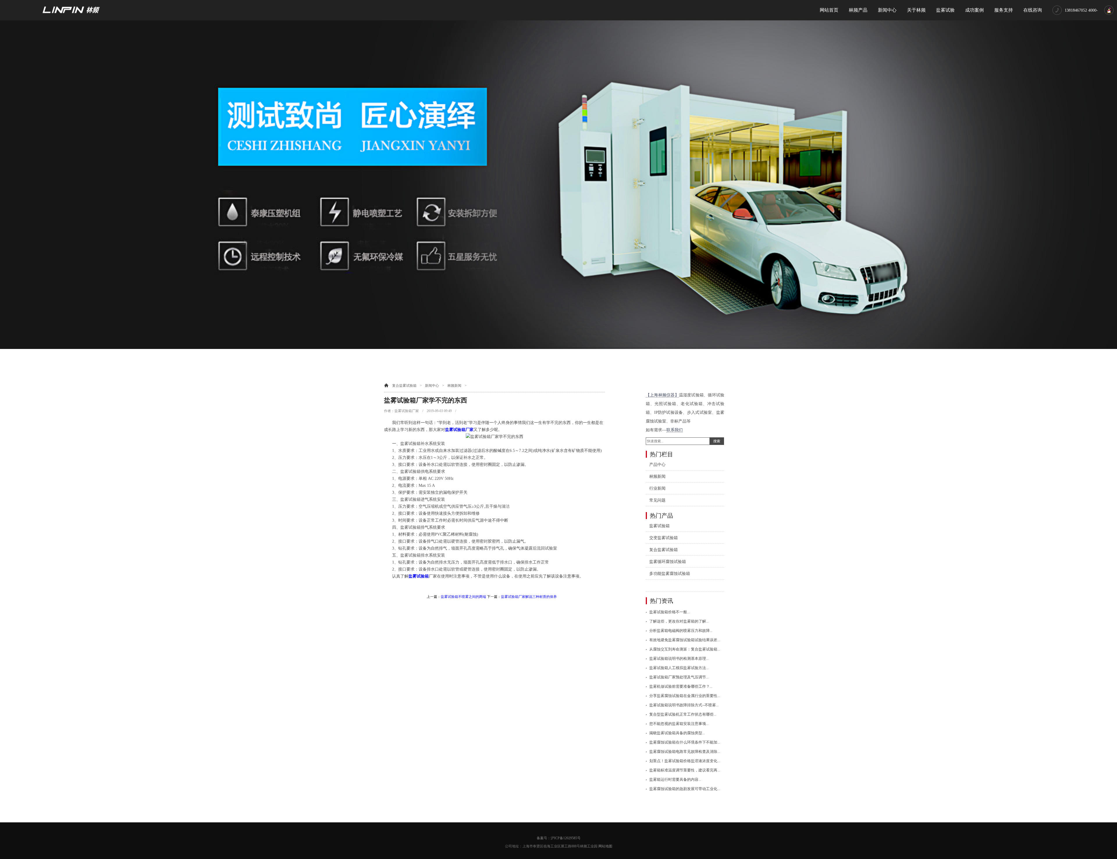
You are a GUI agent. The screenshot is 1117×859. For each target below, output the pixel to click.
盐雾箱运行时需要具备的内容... (675, 779)
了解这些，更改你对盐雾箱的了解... (679, 621)
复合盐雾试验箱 (404, 386)
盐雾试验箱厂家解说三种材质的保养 (529, 597)
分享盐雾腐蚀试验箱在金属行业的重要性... (684, 696)
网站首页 (829, 10)
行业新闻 (657, 488)
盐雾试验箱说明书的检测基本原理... (679, 658)
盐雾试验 (945, 10)
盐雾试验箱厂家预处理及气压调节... (679, 677)
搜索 (716, 441)
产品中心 (657, 464)
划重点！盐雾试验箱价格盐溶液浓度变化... (684, 761)
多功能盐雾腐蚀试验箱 (669, 573)
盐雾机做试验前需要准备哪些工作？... (680, 686)
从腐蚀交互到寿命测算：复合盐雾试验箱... (684, 649)
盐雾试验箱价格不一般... (669, 612)
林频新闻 (454, 386)
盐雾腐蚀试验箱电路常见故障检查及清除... (684, 751)
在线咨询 (1032, 10)
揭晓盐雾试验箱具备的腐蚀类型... (677, 733)
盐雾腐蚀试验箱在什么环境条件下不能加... (684, 742)
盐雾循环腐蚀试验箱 (667, 561)
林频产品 (858, 10)
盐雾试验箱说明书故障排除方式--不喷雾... (683, 705)
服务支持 (1003, 10)
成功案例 (974, 10)
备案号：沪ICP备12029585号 (559, 838)
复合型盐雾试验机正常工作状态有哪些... (682, 714)
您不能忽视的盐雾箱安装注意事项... (679, 723)
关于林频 (916, 10)
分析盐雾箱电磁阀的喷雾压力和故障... (680, 630)
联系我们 (674, 430)
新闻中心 (887, 10)
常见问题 (657, 500)
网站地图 (605, 846)
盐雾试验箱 (418, 576)
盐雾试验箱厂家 (459, 429)
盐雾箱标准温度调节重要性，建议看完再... (684, 770)
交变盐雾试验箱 (663, 538)
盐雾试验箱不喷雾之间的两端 (463, 597)
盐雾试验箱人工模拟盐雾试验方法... (679, 668)
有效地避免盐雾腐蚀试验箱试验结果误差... (684, 640)
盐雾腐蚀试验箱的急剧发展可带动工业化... (684, 789)
